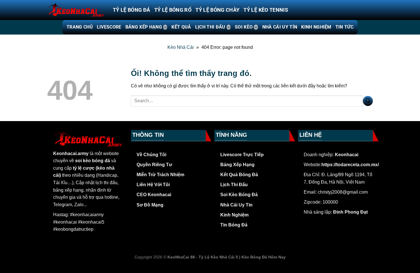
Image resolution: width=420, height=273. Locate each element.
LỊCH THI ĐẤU (210, 27)
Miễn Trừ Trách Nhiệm (160, 174)
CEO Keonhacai (154, 194)
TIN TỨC (344, 27)
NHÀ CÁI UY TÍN (279, 27)
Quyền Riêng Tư (154, 164)
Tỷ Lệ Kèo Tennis (265, 10)
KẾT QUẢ (181, 27)
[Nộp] (368, 101)
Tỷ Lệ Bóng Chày (217, 10)
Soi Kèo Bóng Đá (239, 194)
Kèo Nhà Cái (180, 47)
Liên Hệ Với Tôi (153, 184)
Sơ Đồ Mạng (150, 204)
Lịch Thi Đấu (234, 184)
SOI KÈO (244, 27)
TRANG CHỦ (80, 27)
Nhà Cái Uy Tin (236, 204)
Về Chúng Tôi (151, 154)
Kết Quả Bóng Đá (239, 174)
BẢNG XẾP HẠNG (143, 27)
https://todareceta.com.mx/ (350, 164)
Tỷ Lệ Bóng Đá (131, 10)
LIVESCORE (109, 27)
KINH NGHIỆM (316, 27)
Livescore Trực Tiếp (242, 154)
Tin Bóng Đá (233, 224)
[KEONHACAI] (75, 10)
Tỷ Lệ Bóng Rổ (173, 10)
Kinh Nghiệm (234, 214)
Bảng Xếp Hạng (237, 164)
